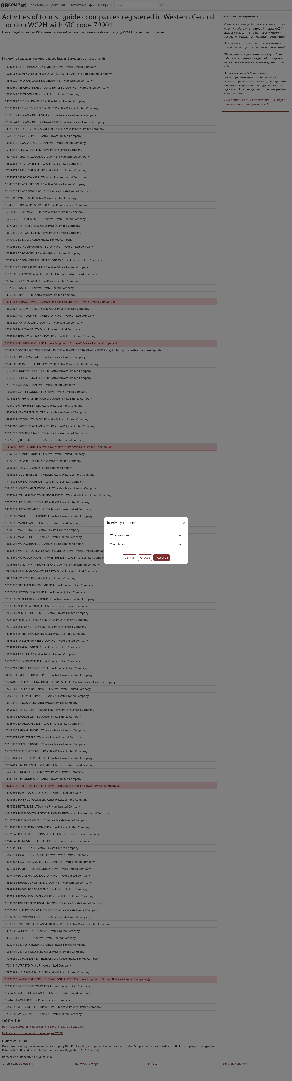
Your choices (118, 544)
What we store (119, 535)
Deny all (129, 557)
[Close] (184, 522)
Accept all (162, 557)
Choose (145, 557)
